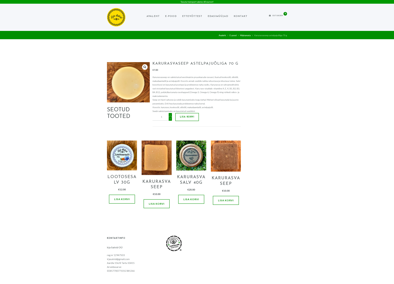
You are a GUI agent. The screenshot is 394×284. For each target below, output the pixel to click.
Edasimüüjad (218, 16)
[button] (145, 67)
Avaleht (153, 16)
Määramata (245, 35)
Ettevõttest (192, 16)
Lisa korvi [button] (122, 199)
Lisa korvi (187, 117)
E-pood (171, 16)
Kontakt (240, 16)
